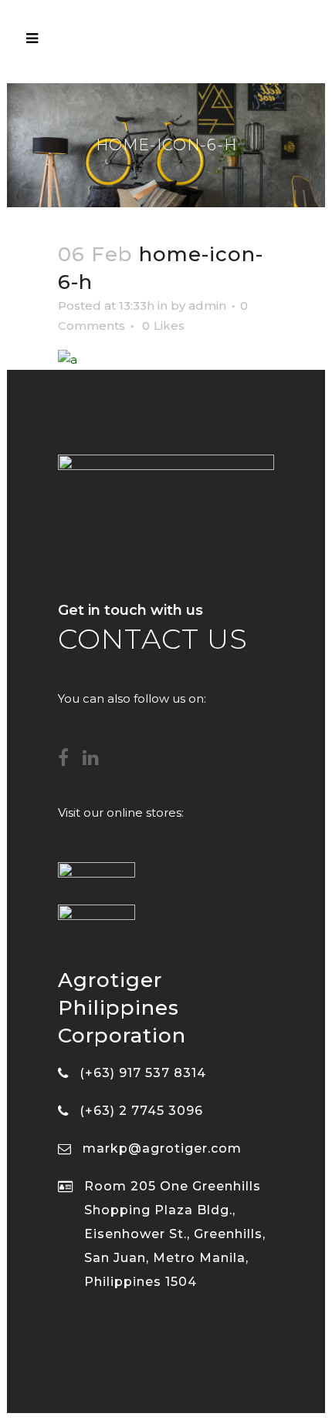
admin (207, 305)
